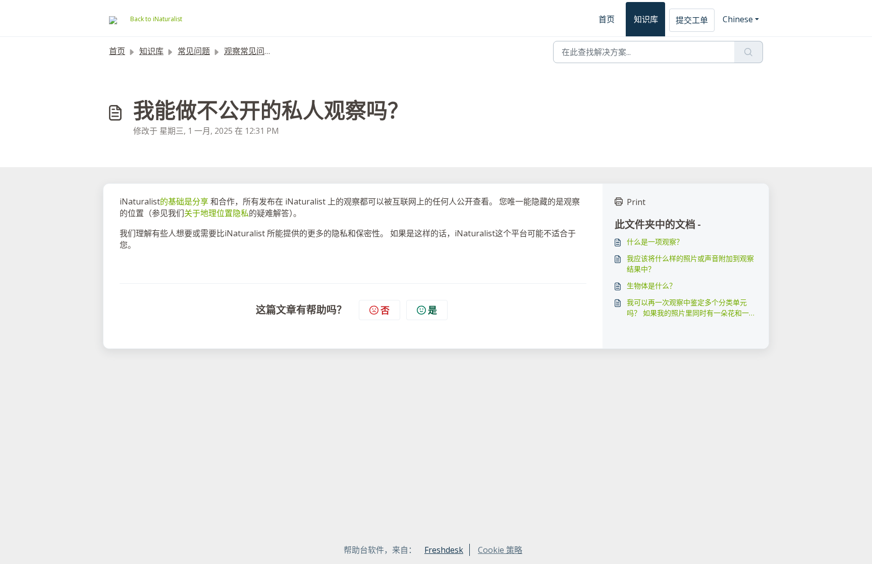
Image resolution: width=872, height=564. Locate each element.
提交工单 (692, 20)
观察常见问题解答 (256, 51)
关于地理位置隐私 (216, 213)
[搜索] (748, 52)
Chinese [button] (738, 19)
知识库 (646, 19)
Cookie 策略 (500, 549)
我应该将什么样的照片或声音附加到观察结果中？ (690, 263)
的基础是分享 (184, 201)
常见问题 (194, 51)
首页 (606, 19)
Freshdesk (443, 549)
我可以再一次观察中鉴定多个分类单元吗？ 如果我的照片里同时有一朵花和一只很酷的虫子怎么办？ (691, 307)
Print (636, 202)
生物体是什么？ (651, 285)
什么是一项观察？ (655, 241)
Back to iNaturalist (156, 19)
